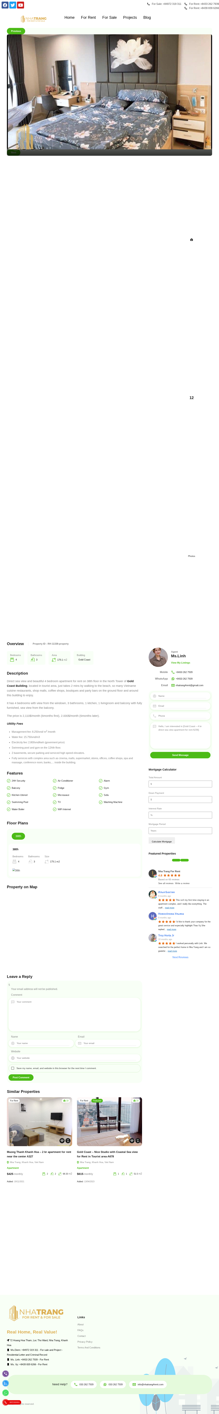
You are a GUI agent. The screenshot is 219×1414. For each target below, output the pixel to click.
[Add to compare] (68, 1140)
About (80, 1324)
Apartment (13, 1168)
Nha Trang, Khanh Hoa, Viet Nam (26, 1162)
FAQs (80, 1330)
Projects (130, 17)
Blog (147, 17)
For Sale (109, 17)
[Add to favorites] (62, 1140)
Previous (16, 31)
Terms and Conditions (88, 1347)
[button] (176, 860)
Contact (81, 1336)
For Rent (88, 17)
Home (69, 17)
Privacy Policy (85, 1341)
